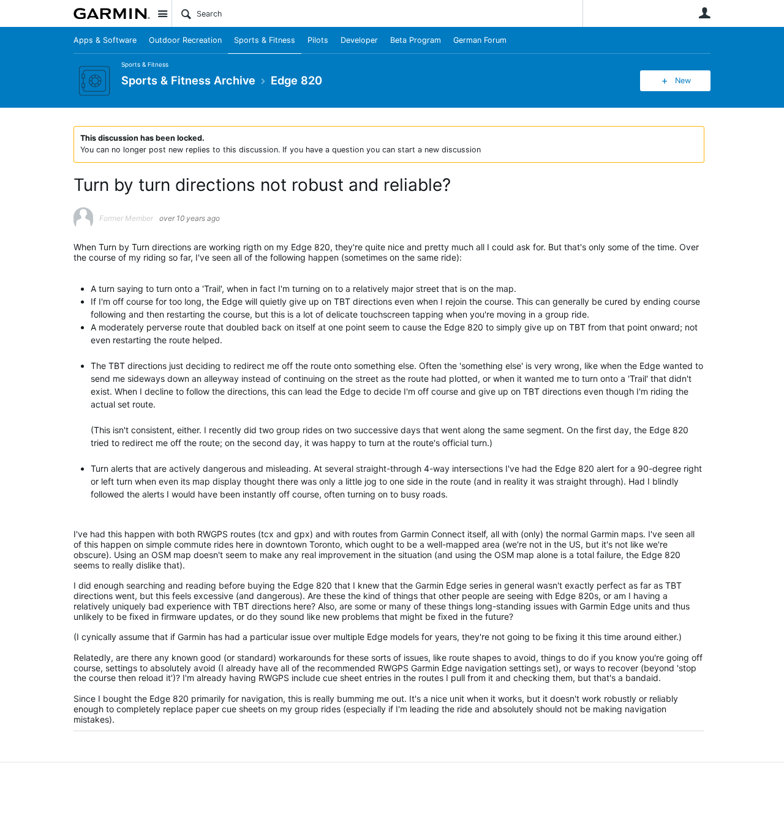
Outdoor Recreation (185, 40)
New (683, 80)
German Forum (480, 40)
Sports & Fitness (264, 40)
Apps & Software (105, 40)
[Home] (112, 13)
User (704, 13)
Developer (359, 40)
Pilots (317, 40)
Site (162, 13)
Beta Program (415, 40)
